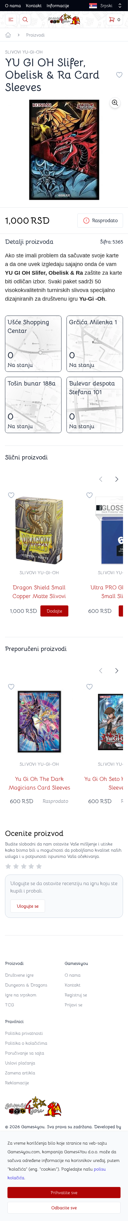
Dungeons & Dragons (26, 985)
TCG (9, 1005)
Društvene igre (19, 975)
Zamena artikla (20, 1073)
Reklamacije (17, 1083)
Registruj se (76, 995)
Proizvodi (35, 35)
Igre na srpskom (20, 995)
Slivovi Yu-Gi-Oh (24, 52)
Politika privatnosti (24, 1033)
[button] (115, 102)
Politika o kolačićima (26, 1043)
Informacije (58, 5)
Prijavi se (73, 1005)
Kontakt (34, 5)
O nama (13, 5)
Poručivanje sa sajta (24, 1053)
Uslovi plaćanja (20, 1063)
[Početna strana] (8, 35)
